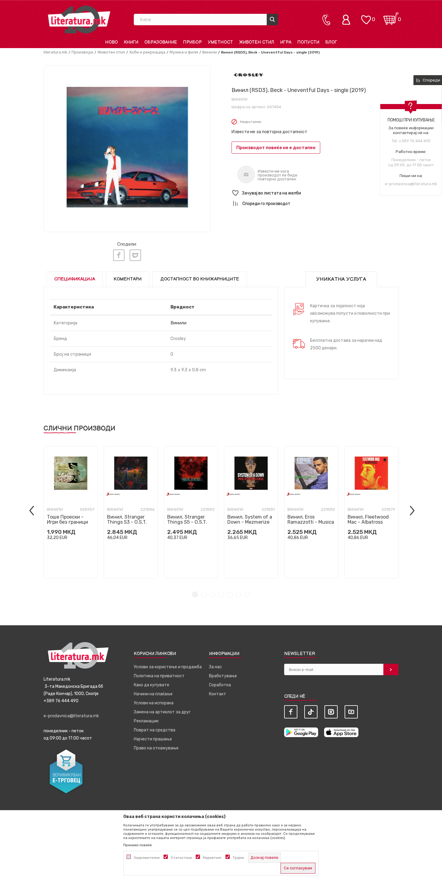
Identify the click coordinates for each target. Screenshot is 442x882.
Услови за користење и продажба (168, 666)
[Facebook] (119, 255)
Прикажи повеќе (137, 845)
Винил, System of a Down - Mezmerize (249, 519)
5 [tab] (230, 594)
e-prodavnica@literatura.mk (411, 184)
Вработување (223, 675)
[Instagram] (331, 712)
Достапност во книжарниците (199, 279)
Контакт (217, 694)
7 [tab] (247, 594)
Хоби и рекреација (147, 52)
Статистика (181, 857)
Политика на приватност (159, 675)
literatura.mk (55, 52)
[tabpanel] (71, 512)
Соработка (220, 685)
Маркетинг (212, 857)
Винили (209, 52)
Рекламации (146, 721)
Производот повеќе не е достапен (275, 147)
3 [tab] (212, 594)
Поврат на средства (154, 730)
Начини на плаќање (153, 694)
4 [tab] (221, 594)
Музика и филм (184, 52)
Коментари (128, 279)
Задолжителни (147, 857)
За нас (215, 666)
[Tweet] (135, 255)
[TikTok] (311, 712)
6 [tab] (238, 594)
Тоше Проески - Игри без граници (67, 519)
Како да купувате (151, 685)
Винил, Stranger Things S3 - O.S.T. (127, 519)
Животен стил (111, 52)
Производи (82, 52)
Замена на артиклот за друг (162, 712)
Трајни (238, 857)
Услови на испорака (153, 703)
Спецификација (74, 279)
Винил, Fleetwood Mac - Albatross (368, 519)
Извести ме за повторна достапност (269, 131)
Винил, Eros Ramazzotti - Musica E (310, 522)
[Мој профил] (348, 19)
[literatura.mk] (79, 19)
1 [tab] (195, 594)
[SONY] (113, 494)
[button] (315, 193)
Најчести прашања (153, 739)
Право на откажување (156, 748)
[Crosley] (248, 74)
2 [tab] (204, 594)
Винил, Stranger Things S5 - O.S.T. (187, 519)
